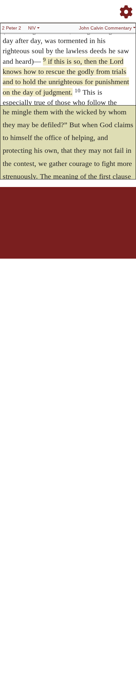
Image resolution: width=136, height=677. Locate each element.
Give (124, 210)
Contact (112, 210)
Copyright (82, 210)
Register (27, 210)
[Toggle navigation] (124, 9)
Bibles (55, 210)
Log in (13, 210)
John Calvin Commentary (105, 28)
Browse (42, 210)
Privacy (97, 210)
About (67, 210)
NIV (32, 28)
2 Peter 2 (11, 28)
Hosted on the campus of (35, 239)
